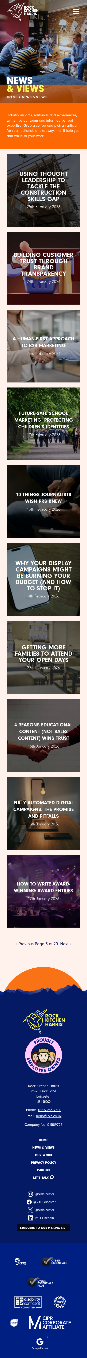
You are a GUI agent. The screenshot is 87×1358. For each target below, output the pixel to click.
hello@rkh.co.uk (48, 1116)
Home (12, 97)
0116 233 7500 (49, 1110)
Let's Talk (41, 1178)
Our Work (43, 1155)
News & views (43, 1147)
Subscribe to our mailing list (43, 1228)
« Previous (25, 943)
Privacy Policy (43, 1163)
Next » (65, 943)
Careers (43, 1170)
